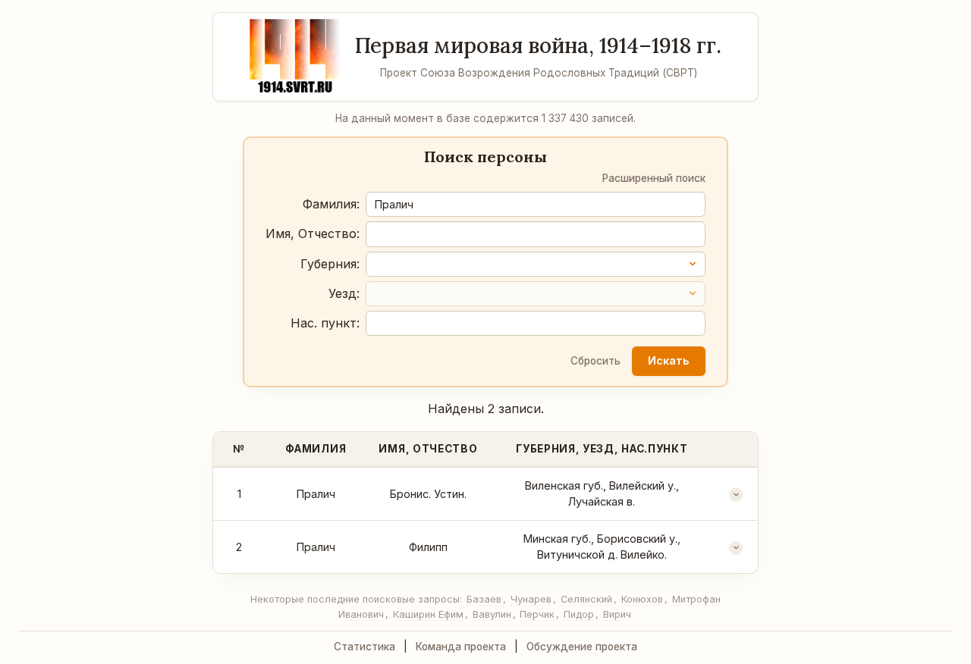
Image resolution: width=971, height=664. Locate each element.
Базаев (484, 599)
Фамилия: (331, 203)
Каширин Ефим (428, 614)
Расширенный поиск (653, 178)
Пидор (579, 614)
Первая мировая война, (538, 45)
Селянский (586, 599)
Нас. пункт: (325, 322)
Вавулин (492, 614)
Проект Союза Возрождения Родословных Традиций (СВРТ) (538, 73)
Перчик (537, 614)
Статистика (364, 647)
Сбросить (595, 361)
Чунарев (531, 599)
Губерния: (330, 263)
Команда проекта (461, 647)
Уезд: (344, 293)
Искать (668, 360)
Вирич (617, 614)
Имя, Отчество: (313, 233)
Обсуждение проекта (581, 647)
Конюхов (642, 599)
